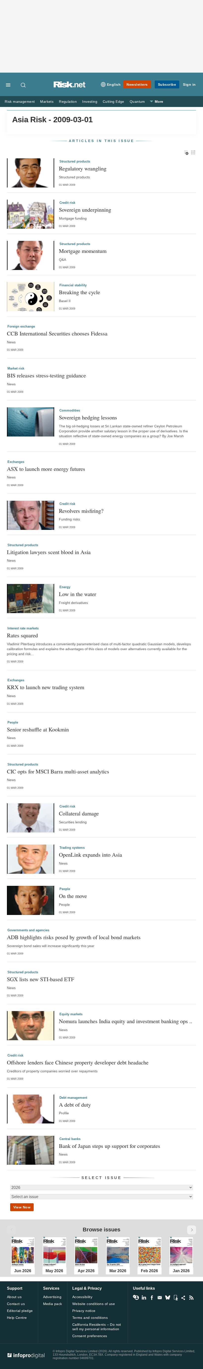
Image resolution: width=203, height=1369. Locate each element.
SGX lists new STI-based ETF (40, 979)
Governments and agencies (28, 930)
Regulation (68, 102)
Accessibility (82, 1297)
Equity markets (70, 1014)
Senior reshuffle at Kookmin (38, 729)
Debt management (73, 1097)
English (114, 84)
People (12, 722)
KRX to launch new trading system (45, 687)
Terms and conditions (90, 1318)
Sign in (189, 84)
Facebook (152, 1298)
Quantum (137, 102)
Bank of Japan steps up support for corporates (109, 1146)
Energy (64, 587)
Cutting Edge (113, 102)
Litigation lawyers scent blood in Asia (49, 552)
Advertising (52, 1297)
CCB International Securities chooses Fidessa (57, 333)
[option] (22, 1250)
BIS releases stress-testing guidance (46, 375)
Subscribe (167, 84)
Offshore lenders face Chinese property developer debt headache (78, 1062)
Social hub (183, 1298)
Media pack (52, 1304)
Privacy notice (84, 1311)
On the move (73, 896)
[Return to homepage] (69, 86)
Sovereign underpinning (85, 210)
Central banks (69, 1139)
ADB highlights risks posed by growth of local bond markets (74, 937)
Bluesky (168, 1298)
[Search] (23, 85)
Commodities (69, 410)
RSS (191, 1298)
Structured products (74, 161)
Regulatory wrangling (82, 168)
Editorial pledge (20, 1311)
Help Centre (17, 1318)
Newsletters (137, 84)
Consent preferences (89, 1336)
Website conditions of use (93, 1304)
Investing (89, 102)
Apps (175, 1298)
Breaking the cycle (79, 292)
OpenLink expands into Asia (90, 854)
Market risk (15, 368)
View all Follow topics (136, 1298)
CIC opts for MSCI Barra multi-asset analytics (58, 771)
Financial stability (73, 285)
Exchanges (15, 462)
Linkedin (144, 1298)
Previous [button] (11, 1229)
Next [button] (191, 1229)
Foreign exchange (21, 326)
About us (14, 1297)
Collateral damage (79, 813)
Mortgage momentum (82, 251)
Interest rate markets (23, 628)
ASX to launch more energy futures (46, 469)
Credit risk (67, 203)
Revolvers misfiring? (81, 511)
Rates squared (22, 635)
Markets (46, 102)
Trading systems (72, 848)
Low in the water (77, 594)
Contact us (16, 1304)
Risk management (20, 102)
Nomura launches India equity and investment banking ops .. (125, 1021)
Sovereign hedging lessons (88, 417)
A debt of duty (75, 1104)
